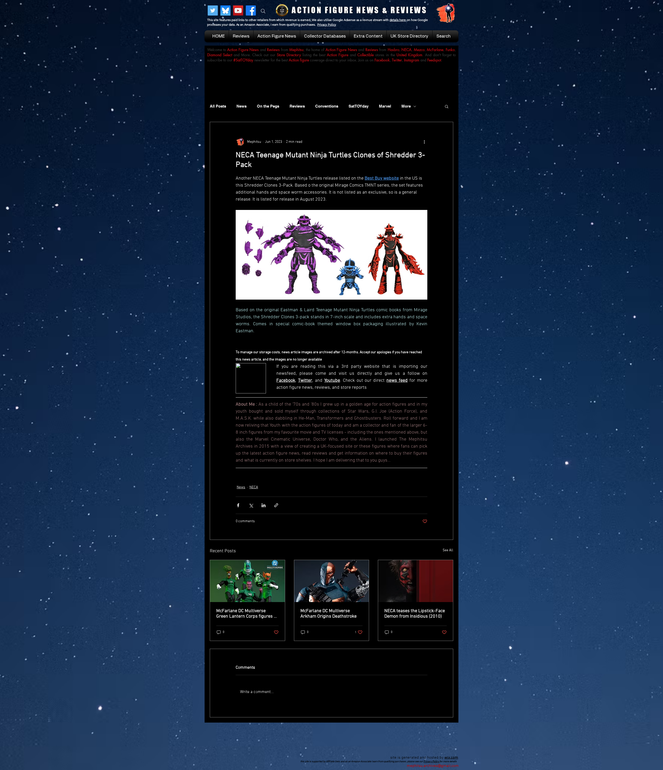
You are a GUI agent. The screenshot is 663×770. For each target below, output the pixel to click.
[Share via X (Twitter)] (250, 505)
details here (398, 20)
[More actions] (424, 142)
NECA (253, 487)
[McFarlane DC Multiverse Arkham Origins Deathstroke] (331, 581)
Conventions (326, 106)
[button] (446, 106)
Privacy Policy (326, 24)
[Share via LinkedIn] (263, 505)
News (241, 106)
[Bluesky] (225, 10)
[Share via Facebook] (238, 505)
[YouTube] (238, 10)
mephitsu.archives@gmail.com (433, 766)
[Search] (263, 11)
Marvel (385, 106)
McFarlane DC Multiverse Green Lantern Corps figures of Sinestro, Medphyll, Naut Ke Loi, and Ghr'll (247, 613)
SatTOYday (359, 106)
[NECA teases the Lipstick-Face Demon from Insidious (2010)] (415, 581)
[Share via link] (276, 505)
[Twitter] (213, 10)
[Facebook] (251, 10)
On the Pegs (268, 106)
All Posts (218, 106)
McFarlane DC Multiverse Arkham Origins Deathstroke (328, 613)
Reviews (297, 106)
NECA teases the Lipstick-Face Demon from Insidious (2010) (414, 613)
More (406, 106)
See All (448, 550)
